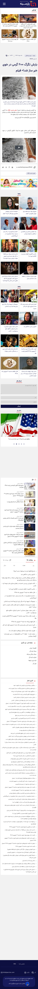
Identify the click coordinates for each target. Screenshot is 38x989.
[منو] (4, 4)
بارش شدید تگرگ (12, 110)
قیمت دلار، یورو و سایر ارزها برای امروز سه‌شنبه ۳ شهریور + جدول (13, 511)
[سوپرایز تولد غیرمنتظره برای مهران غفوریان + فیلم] (28, 203)
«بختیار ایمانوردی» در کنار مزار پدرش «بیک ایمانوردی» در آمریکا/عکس (10, 234)
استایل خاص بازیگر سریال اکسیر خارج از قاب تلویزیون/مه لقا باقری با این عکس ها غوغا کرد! (10, 278)
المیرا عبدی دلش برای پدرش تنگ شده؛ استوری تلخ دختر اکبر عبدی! (28, 306)
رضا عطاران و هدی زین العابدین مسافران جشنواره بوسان (28, 233)
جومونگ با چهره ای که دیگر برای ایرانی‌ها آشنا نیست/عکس (10, 305)
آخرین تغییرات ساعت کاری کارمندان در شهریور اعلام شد (22, 781)
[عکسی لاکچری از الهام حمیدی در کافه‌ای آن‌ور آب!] (28, 245)
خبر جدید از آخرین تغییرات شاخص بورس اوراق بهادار (13, 519)
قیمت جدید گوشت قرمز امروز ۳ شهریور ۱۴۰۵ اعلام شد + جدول (20, 703)
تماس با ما (22, 964)
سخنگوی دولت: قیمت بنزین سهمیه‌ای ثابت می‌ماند (23, 691)
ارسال (19, 406)
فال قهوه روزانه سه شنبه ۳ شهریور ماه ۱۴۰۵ (10, 40)
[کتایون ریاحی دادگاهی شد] (28, 318)
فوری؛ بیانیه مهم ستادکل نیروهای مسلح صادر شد (22, 631)
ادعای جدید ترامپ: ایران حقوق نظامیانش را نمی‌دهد (23, 733)
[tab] (24, 444)
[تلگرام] (6, 167)
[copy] (34, 167)
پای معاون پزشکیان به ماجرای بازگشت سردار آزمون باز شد (22, 688)
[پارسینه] (27, 4)
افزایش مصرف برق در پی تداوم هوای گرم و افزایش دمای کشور (20, 753)
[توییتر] (3, 167)
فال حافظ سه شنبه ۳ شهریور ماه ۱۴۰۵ (28, 40)
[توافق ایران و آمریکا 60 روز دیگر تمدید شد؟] (19, 425)
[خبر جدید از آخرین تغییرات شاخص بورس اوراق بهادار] (29, 518)
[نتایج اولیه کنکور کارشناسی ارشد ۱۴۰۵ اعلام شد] (29, 486)
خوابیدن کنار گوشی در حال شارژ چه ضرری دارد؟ (24, 756)
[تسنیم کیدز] (19, 184)
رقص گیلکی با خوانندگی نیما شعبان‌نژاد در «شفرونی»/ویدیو (21, 852)
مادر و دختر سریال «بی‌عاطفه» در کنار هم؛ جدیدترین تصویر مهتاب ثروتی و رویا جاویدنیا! (10, 256)
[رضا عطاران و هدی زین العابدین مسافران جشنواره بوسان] (28, 223)
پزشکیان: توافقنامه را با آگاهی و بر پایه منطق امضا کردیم (22, 712)
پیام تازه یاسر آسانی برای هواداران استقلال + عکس (23, 700)
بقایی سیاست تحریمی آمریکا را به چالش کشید (24, 697)
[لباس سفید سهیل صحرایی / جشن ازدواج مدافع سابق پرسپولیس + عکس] (10, 318)
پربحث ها (5, 560)
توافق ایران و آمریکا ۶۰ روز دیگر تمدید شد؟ (19, 439)
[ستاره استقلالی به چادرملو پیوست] (29, 502)
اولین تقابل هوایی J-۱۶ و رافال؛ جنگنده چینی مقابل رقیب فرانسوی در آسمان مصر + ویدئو (28, 26)
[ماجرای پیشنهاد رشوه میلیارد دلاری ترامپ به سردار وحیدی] (29, 527)
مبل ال (34, 664)
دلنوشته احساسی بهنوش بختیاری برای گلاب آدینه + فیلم (10, 213)
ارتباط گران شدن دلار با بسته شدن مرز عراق (25, 715)
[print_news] (12, 167)
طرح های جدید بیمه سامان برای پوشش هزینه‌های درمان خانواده (20, 770)
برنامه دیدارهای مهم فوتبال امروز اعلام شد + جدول (23, 778)
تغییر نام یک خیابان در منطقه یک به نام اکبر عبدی (29, 277)
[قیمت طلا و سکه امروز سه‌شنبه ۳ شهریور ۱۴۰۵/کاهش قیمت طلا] (10, 18)
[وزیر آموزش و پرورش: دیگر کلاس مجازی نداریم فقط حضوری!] (29, 543)
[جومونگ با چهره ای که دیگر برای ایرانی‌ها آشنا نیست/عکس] (10, 296)
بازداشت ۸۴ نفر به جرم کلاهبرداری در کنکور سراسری (23, 718)
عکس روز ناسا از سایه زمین (28, 861)
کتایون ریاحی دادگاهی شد (30, 327)
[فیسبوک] (9, 167)
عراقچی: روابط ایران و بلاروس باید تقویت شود (24, 685)
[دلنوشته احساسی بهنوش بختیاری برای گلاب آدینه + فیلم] (10, 203)
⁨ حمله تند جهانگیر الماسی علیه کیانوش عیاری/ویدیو (23, 762)
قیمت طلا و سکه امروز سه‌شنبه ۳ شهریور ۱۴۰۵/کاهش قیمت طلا (10, 25)
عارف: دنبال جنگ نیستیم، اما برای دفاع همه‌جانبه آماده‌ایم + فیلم (20, 709)
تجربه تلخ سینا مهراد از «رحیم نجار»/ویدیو (25, 784)
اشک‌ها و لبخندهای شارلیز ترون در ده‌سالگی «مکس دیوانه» (10, 350)
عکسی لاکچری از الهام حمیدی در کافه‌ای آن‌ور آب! (28, 255)
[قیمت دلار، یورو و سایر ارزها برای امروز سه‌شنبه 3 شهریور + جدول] (29, 510)
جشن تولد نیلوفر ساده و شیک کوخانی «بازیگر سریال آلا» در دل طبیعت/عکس (28, 374)
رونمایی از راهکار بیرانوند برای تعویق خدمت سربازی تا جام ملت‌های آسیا (18, 864)
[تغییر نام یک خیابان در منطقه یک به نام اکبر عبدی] (28, 268)
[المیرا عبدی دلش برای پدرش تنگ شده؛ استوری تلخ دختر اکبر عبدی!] (28, 296)
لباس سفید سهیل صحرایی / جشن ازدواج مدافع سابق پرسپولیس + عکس (11, 329)
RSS (15, 964)
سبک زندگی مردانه (31, 654)
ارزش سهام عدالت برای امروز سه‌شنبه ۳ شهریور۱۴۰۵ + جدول (13, 495)
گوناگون (34, 10)
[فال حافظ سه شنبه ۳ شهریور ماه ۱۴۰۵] (28, 33)
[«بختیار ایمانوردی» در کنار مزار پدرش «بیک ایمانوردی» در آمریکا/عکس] (10, 223)
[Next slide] (35, 425)
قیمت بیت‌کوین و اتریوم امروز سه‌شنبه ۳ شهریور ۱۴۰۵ (22, 827)
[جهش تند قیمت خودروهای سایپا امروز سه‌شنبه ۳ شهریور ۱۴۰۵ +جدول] (29, 535)
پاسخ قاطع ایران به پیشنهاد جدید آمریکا (24, 571)
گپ (35, 972)
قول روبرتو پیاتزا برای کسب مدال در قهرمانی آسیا (24, 802)
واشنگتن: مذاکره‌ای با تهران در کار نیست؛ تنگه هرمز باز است (21, 706)
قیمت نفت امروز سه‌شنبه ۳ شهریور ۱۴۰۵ (25, 846)
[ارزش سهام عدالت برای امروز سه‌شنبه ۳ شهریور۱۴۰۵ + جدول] (29, 494)
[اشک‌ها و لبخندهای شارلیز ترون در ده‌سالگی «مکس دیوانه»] (10, 340)
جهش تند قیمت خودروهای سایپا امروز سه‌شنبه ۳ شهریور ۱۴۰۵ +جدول (13, 535)
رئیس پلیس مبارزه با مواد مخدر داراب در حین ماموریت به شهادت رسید (18, 724)
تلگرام (28, 972)
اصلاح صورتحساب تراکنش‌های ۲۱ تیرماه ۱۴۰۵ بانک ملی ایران (21, 810)
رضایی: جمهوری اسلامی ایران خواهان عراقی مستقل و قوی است (20, 739)
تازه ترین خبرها (32, 661)
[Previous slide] (2, 425)
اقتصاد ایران (33, 648)
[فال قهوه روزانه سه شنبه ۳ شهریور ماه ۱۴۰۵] (10, 33)
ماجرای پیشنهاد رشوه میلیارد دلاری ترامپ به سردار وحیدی (13, 527)
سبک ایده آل (33, 651)
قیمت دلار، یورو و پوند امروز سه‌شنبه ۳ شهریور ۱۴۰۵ (22, 835)
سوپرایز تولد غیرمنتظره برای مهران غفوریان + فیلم (29, 213)
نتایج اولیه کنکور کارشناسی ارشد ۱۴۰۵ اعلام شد (14, 486)
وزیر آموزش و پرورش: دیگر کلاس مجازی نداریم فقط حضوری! (13, 544)
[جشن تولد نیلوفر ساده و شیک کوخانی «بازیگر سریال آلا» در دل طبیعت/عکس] (28, 363)
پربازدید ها (30, 560)
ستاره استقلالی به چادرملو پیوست (15, 502)
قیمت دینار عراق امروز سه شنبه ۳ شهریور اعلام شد (23, 790)
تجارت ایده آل (32, 657)
